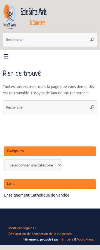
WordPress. (85, 239)
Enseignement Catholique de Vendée (36, 195)
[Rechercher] (92, 40)
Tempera (66, 239)
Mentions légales (21, 228)
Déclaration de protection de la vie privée (40, 234)
